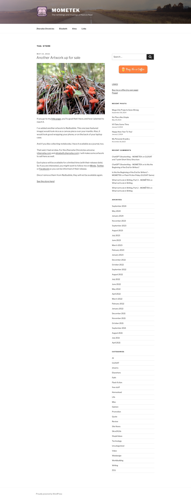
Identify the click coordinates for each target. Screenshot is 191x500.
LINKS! (115, 84)
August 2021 (117, 333)
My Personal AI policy (121, 139)
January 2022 (117, 308)
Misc (114, 402)
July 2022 (116, 279)
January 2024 (117, 216)
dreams (115, 368)
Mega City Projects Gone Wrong (125, 110)
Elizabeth (63, 29)
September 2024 (119, 206)
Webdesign (116, 455)
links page (56, 119)
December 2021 (119, 313)
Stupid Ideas (117, 436)
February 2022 (118, 304)
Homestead (117, 392)
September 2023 (119, 225)
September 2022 (119, 269)
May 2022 (116, 289)
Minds (93, 165)
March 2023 (117, 245)
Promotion (116, 412)
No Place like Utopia (120, 117)
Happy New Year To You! (122, 132)
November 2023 (119, 221)
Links (84, 29)
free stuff (116, 387)
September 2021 (119, 328)
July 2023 (116, 235)
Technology (117, 441)
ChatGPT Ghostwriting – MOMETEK (127, 156)
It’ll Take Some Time (120, 124)
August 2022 (117, 274)
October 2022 (118, 265)
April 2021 (116, 343)
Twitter (100, 165)
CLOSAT (115, 363)
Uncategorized (118, 446)
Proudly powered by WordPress (49, 494)
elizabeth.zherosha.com (66, 153)
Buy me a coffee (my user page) (125, 90)
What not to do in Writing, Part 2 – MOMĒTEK (131, 188)
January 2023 (117, 255)
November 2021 (119, 318)
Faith (114, 377)
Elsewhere (116, 373)
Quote (114, 416)
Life (113, 397)
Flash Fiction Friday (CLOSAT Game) (139, 175)
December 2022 (119, 260)
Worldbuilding (117, 460)
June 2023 (116, 240)
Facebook (44, 169)
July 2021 (116, 338)
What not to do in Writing (122, 183)
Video (114, 451)
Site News (116, 426)
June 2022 (116, 284)
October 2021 (118, 323)
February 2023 (118, 250)
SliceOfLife (116, 431)
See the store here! (46, 181)
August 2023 (117, 230)
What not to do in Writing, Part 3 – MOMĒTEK (131, 180)
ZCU (114, 470)
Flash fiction (117, 382)
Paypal (115, 93)
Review (115, 421)
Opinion (115, 407)
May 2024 (116, 211)
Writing (115, 465)
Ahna (74, 29)
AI (113, 358)
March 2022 (117, 299)
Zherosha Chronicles (45, 29)
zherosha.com (44, 153)
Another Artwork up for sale (58, 58)
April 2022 (116, 294)
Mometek (66, 10)
